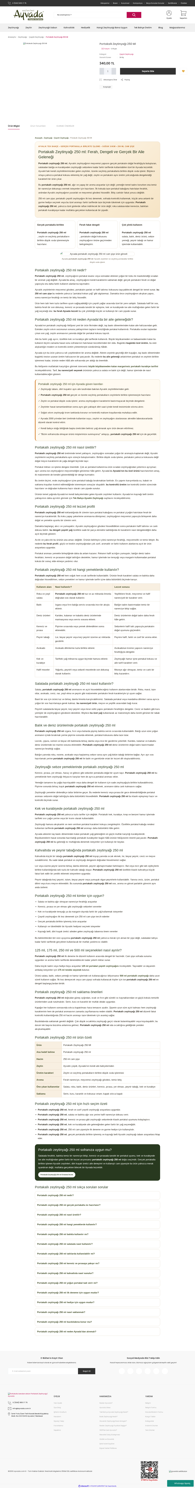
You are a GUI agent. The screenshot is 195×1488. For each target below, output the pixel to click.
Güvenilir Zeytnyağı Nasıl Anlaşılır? (113, 1421)
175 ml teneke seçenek (69, 970)
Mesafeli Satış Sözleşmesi (109, 1434)
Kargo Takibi (150, 1416)
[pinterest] (147, 1371)
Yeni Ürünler (150, 1430)
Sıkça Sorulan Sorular (155, 3)
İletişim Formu (150, 1407)
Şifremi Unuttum (60, 1412)
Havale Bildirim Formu (154, 1412)
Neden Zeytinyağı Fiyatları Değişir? (113, 1425)
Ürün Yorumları (38, 125)
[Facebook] (121, 1371)
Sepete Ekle (148, 71)
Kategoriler (149, 1421)
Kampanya (137, 3)
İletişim (148, 1403)
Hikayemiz (105, 3)
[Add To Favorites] (183, 71)
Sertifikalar (172, 3)
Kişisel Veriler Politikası (108, 1448)
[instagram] (130, 1371)
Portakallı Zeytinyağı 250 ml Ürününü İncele (56, 1175)
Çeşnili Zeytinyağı (126, 54)
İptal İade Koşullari (106, 1444)
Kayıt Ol (86, 1371)
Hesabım (57, 1416)
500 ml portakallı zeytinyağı (134, 975)
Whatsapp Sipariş (182, 1483)
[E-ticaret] (97, 1486)
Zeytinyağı (48, 138)
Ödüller (184, 3)
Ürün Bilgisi (14, 125)
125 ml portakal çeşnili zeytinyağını (100, 966)
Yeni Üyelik (58, 1403)
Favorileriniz (58, 1425)
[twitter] (139, 1371)
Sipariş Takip (59, 1421)
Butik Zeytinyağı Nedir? (108, 1416)
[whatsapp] (165, 1371)
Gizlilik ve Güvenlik (106, 1439)
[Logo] (29, 15)
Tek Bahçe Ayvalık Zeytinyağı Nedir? (113, 1412)
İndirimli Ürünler (151, 1425)
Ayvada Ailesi (104, 1407)
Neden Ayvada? (105, 1403)
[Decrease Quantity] (101, 71)
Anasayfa (38, 138)
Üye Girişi (57, 1407)
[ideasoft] (83, 1486)
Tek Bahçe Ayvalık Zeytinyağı (88, 498)
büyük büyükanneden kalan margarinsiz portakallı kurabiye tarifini (123, 366)
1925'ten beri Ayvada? (108, 1430)
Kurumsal (125, 3)
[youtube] (156, 1371)
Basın (115, 3)
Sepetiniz (57, 1430)
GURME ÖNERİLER (65, 125)
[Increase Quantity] (114, 71)
